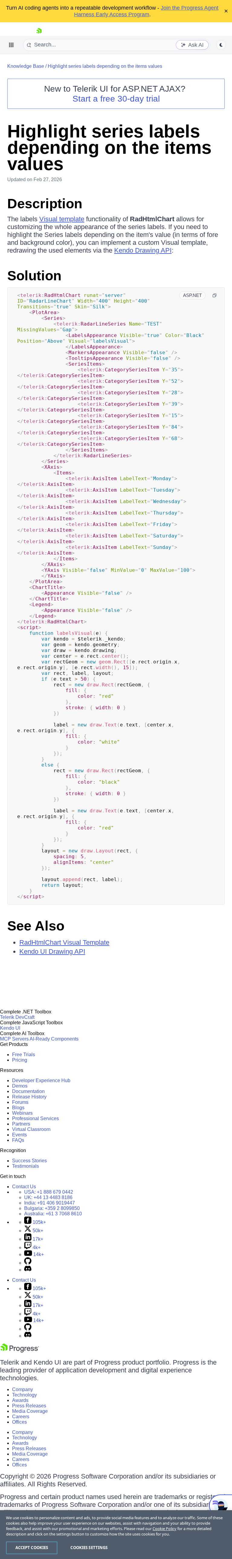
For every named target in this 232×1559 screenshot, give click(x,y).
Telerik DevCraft (17, 1017)
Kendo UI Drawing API (52, 951)
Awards (20, 1400)
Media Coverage (30, 1411)
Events (19, 1134)
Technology (24, 1394)
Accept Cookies (31, 1547)
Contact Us (24, 1186)
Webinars (22, 1113)
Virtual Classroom (31, 1129)
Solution (34, 275)
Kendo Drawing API (143, 250)
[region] (116, 1534)
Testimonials (25, 1166)
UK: (48, 1197)
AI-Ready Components (54, 1038)
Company (22, 1389)
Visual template (61, 219)
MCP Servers (14, 1038)
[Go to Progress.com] (19, 1350)
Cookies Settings (89, 1547)
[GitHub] (27, 1262)
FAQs (18, 1140)
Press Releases (29, 1405)
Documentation (28, 1091)
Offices (19, 1422)
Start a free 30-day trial (116, 98)
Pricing (19, 1060)
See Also (35, 926)
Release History (29, 1096)
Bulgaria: (52, 1208)
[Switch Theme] (221, 45)
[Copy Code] (214, 295)
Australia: (53, 1213)
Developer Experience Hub (41, 1080)
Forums (20, 1102)
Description (44, 203)
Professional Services (35, 1118)
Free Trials (23, 1054)
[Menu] (11, 44)
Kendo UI (10, 1028)
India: (49, 1202)
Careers (20, 1416)
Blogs (18, 1107)
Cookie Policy (164, 1528)
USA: (48, 1192)
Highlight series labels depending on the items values (105, 66)
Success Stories (29, 1160)
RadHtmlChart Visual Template (64, 942)
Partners (21, 1123)
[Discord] (27, 1269)
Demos (19, 1085)
